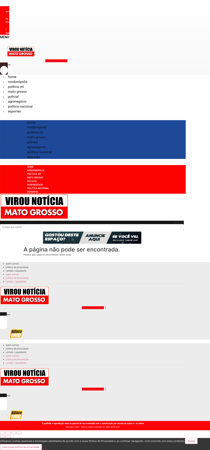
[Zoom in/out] (19, 433)
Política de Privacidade (17, 267)
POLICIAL (13, 97)
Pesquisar (5, 64)
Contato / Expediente (16, 270)
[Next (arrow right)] (8, 436)
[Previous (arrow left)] (2, 436)
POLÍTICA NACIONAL (20, 106)
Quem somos (19, 10)
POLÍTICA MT (16, 87)
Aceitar (191, 441)
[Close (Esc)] (2, 433)
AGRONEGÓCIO (17, 101)
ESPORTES (14, 111)
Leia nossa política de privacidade (20, 447)
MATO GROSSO (17, 92)
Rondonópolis (17, 82)
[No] (44, 448)
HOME (12, 77)
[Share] (8, 433)
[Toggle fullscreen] (13, 433)
